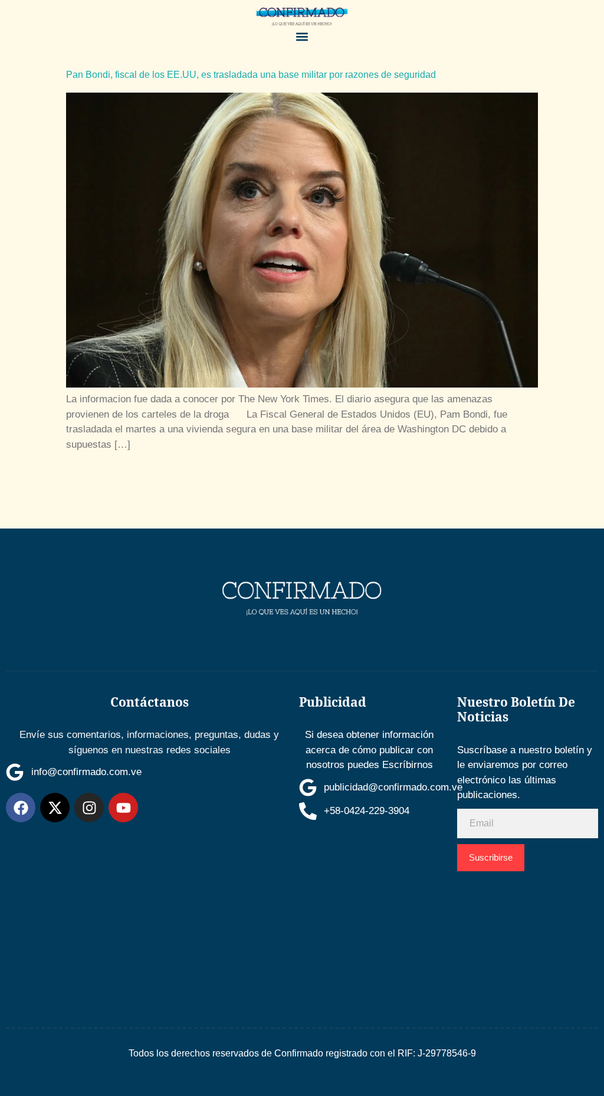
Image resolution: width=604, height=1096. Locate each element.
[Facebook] (20, 807)
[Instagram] (89, 807)
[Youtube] (123, 807)
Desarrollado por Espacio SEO (517, 917)
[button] (302, 37)
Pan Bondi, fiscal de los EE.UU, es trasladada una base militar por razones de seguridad (251, 75)
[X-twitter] (55, 807)
